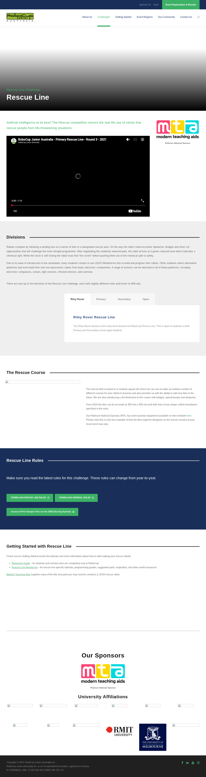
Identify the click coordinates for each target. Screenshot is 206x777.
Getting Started (123, 17)
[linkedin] (187, 762)
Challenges (104, 17)
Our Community (166, 17)
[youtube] (193, 762)
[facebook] (182, 762)
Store (156, 4)
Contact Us (186, 17)
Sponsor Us (145, 4)
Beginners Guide (21, 563)
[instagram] (198, 762)
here (189, 415)
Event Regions (145, 17)
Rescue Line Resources (25, 567)
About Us (87, 17)
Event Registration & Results (181, 4)
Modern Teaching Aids (18, 574)
